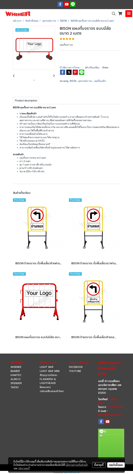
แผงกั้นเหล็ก (100, 81)
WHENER (16, 367)
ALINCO (15, 379)
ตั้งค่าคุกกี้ (98, 464)
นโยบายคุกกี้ (24, 468)
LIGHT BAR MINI (50, 371)
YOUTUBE (75, 371)
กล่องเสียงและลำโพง (52, 391)
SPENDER (16, 383)
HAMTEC (16, 375)
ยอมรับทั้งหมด (116, 464)
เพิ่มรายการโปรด (70, 67)
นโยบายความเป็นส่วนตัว (77, 464)
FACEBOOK (76, 367)
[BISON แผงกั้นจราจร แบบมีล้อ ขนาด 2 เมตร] (34, 48)
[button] (112, 13)
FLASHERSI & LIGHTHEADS (48, 381)
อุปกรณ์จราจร (85, 81)
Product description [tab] (26, 100)
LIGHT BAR (46, 367)
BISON (73, 81)
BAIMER (15, 371)
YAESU (15, 387)
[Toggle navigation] (128, 13)
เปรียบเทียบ (93, 67)
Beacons (45, 387)
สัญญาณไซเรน (48, 375)
